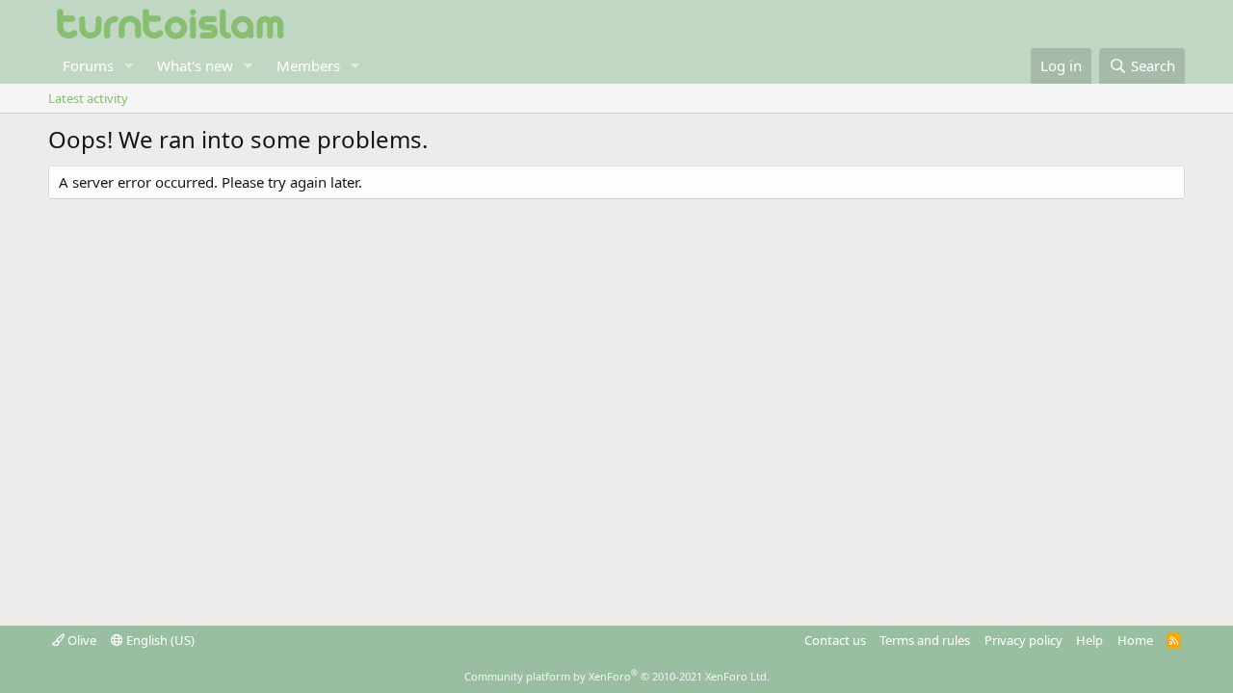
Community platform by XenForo (617, 676)
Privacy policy (1023, 640)
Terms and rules (924, 640)
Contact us (835, 640)
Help (1089, 640)
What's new (195, 65)
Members (308, 65)
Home (1135, 640)
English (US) (159, 640)
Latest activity (88, 98)
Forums (88, 65)
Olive (80, 640)
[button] (129, 66)
